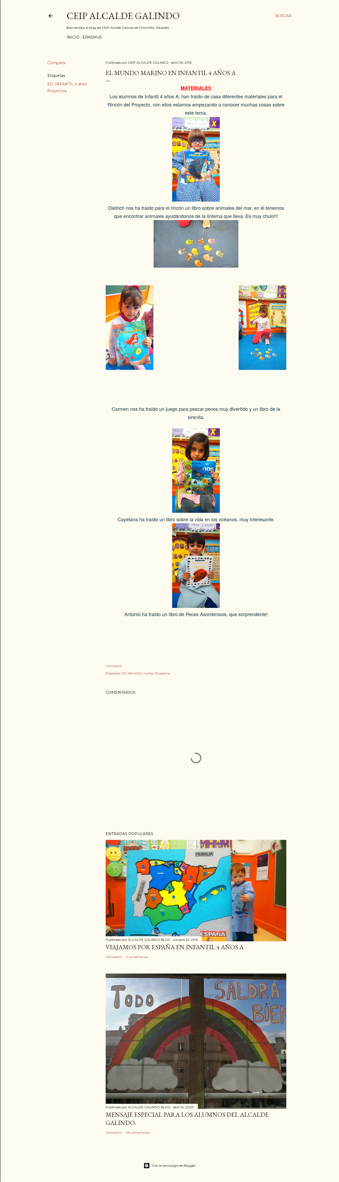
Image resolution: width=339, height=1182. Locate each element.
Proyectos (56, 91)
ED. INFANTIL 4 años (67, 84)
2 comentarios (137, 957)
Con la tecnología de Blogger (174, 1165)
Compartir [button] (56, 63)
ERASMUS (92, 37)
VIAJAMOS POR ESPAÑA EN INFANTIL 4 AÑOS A (175, 947)
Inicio (72, 37)
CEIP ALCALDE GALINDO (123, 16)
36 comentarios (138, 1132)
